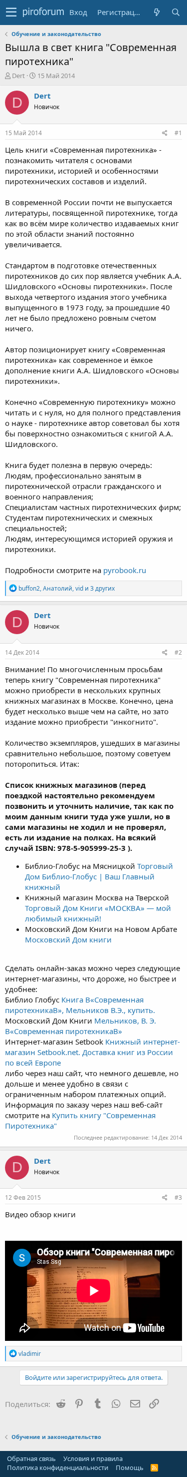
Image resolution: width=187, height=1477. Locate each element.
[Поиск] (175, 12)
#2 (178, 652)
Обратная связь (31, 1458)
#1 (178, 133)
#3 (178, 1197)
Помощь (130, 1467)
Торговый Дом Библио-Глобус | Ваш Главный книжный (99, 876)
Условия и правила (93, 1458)
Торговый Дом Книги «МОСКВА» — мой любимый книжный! (98, 913)
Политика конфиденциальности (57, 1467)
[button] (11, 12)
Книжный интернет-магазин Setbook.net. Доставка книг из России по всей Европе (92, 1052)
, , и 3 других (66, 588)
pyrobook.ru (124, 570)
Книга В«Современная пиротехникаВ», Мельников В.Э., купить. (80, 1005)
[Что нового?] (156, 12)
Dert (18, 75)
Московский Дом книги (68, 939)
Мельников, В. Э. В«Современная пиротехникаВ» (80, 1026)
